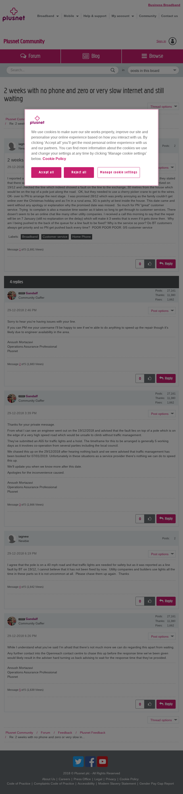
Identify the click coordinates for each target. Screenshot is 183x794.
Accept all (46, 172)
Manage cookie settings (118, 172)
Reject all (78, 172)
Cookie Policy (54, 159)
